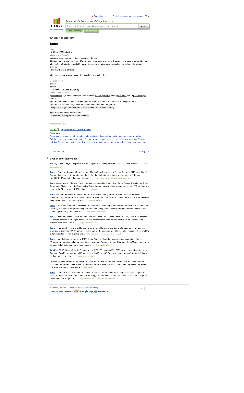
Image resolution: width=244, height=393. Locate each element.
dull (51, 142)
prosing (107, 142)
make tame (118, 136)
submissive (72, 139)
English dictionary (74, 31)
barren (92, 142)
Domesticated (56, 136)
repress (96, 139)
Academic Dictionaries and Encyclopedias (89, 21)
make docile (129, 136)
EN (146, 16)
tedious (146, 142)
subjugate (133, 139)
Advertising (94, 288)
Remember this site (102, 16)
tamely (142, 151)
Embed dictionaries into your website (128, 16)
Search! (144, 26)
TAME (52, 250)
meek (81, 139)
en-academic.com (57, 30)
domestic (67, 136)
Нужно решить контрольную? (76, 129)
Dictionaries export (56, 292)
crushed (62, 139)
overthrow (123, 139)
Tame (52, 172)
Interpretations (91, 31)
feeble (61, 142)
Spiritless (143, 139)
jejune (85, 142)
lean (66, 142)
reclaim (139, 136)
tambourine (59, 151)
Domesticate (105, 136)
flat (55, 142)
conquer (104, 139)
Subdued (54, 139)
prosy (113, 142)
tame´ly (53, 164)
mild (74, 136)
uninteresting (130, 142)
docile (86, 136)
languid (99, 142)
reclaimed (94, 136)
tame (52, 205)
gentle (80, 136)
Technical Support (83, 288)
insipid (78, 142)
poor (139, 142)
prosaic (120, 142)
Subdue (88, 139)
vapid (72, 142)
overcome (113, 139)
